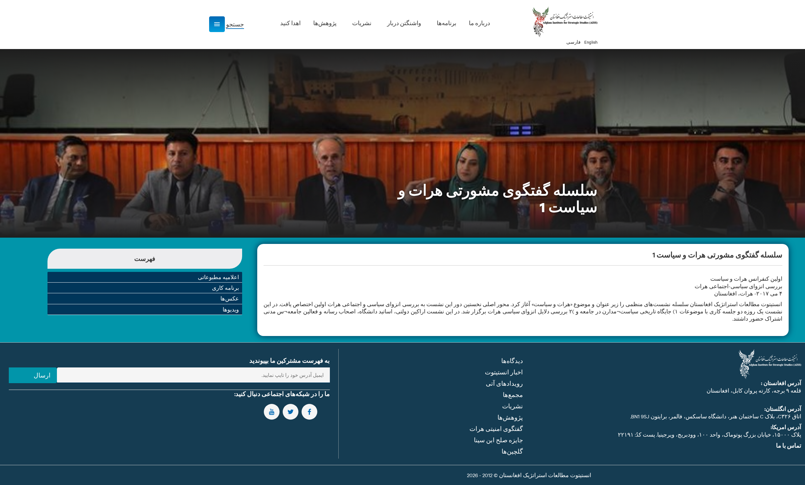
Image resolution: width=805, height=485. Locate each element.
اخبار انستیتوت (504, 372)
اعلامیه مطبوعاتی (218, 276)
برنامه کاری (225, 287)
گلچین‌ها (512, 451)
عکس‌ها (229, 298)
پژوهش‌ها (510, 417)
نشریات (512, 406)
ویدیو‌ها (231, 309)
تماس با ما (788, 445)
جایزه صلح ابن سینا (498, 440)
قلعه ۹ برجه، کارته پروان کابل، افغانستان (754, 390)
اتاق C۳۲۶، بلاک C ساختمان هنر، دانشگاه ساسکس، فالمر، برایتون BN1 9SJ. (715, 416)
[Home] (564, 22)
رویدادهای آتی (504, 383)
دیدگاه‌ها (512, 360)
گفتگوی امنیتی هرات (496, 428)
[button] (217, 24)
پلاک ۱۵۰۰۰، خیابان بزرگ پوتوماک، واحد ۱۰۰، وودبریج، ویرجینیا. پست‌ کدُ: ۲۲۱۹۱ (709, 434)
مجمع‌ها (513, 394)
